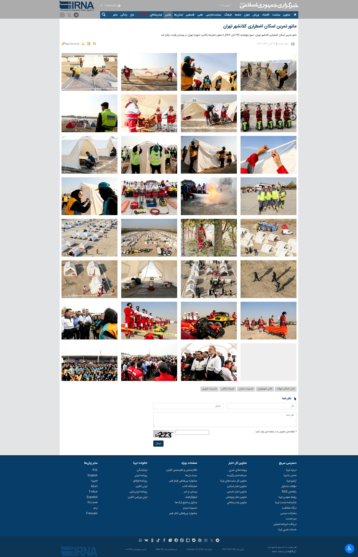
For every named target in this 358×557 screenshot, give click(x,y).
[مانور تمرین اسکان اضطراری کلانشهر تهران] (268, 72)
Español (92, 497)
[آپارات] (199, 541)
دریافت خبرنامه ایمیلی (284, 524)
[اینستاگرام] (63, 15)
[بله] (193, 541)
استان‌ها (178, 15)
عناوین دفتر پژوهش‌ (236, 497)
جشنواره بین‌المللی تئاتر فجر (183, 513)
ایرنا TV (140, 15)
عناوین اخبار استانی (237, 486)
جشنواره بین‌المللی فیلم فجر (183, 481)
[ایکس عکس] (70, 15)
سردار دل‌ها (191, 475)
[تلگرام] (77, 15)
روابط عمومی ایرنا (287, 497)
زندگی (123, 15)
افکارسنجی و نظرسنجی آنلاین (181, 470)
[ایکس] (211, 541)
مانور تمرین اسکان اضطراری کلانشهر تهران (259, 26)
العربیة (94, 481)
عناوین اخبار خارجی (237, 492)
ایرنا (268, 5)
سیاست (276, 15)
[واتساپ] (140, 541)
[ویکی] (146, 541)
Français (92, 513)
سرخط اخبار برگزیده (237, 475)
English (93, 475)
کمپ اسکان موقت (286, 389)
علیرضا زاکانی (227, 389)
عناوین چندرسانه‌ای (237, 502)
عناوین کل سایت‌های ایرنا (233, 481)
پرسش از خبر (190, 492)
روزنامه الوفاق (140, 481)
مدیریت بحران (246, 389)
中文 (95, 470)
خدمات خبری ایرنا (287, 529)
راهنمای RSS (289, 492)
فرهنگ (228, 15)
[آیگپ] (187, 541)
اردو (95, 508)
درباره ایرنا (291, 470)
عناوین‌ (286, 15)
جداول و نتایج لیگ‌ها (186, 502)
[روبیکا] (205, 541)
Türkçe (93, 492)
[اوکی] (152, 541)
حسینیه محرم (190, 508)
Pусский (93, 502)
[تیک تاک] (158, 541)
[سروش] (176, 541)
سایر (115, 15)
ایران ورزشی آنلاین (137, 497)
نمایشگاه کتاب (189, 486)
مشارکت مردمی (288, 513)
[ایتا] (182, 541)
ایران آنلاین (141, 486)
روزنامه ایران (140, 475)
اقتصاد (265, 15)
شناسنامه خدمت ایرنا (285, 502)
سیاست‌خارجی (213, 15)
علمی (200, 15)
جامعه (238, 15)
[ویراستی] (170, 541)
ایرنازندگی (142, 470)
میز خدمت (291, 519)
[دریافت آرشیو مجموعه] (83, 44)
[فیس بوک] (164, 541)
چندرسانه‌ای (156, 15)
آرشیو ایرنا (291, 481)
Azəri (94, 486)
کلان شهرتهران (265, 389)
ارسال (158, 444)
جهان (247, 15)
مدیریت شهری (209, 389)
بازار (132, 15)
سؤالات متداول (288, 486)
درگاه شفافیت (289, 508)
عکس (168, 15)
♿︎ (349, 548)
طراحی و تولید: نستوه (281, 551)
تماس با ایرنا (290, 475)
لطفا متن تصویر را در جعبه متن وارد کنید (275, 432)
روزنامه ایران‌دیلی (138, 492)
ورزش (256, 15)
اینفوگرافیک (191, 497)
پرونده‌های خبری (238, 470)
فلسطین (190, 15)
